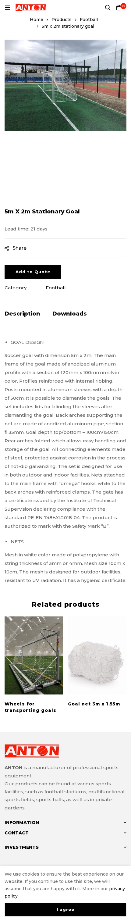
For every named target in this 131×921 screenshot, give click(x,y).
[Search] (107, 8)
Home (36, 19)
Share (19, 248)
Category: (16, 288)
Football (89, 19)
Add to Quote (33, 271)
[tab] (22, 314)
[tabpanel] (65, 459)
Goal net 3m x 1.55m (94, 704)
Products (61, 19)
